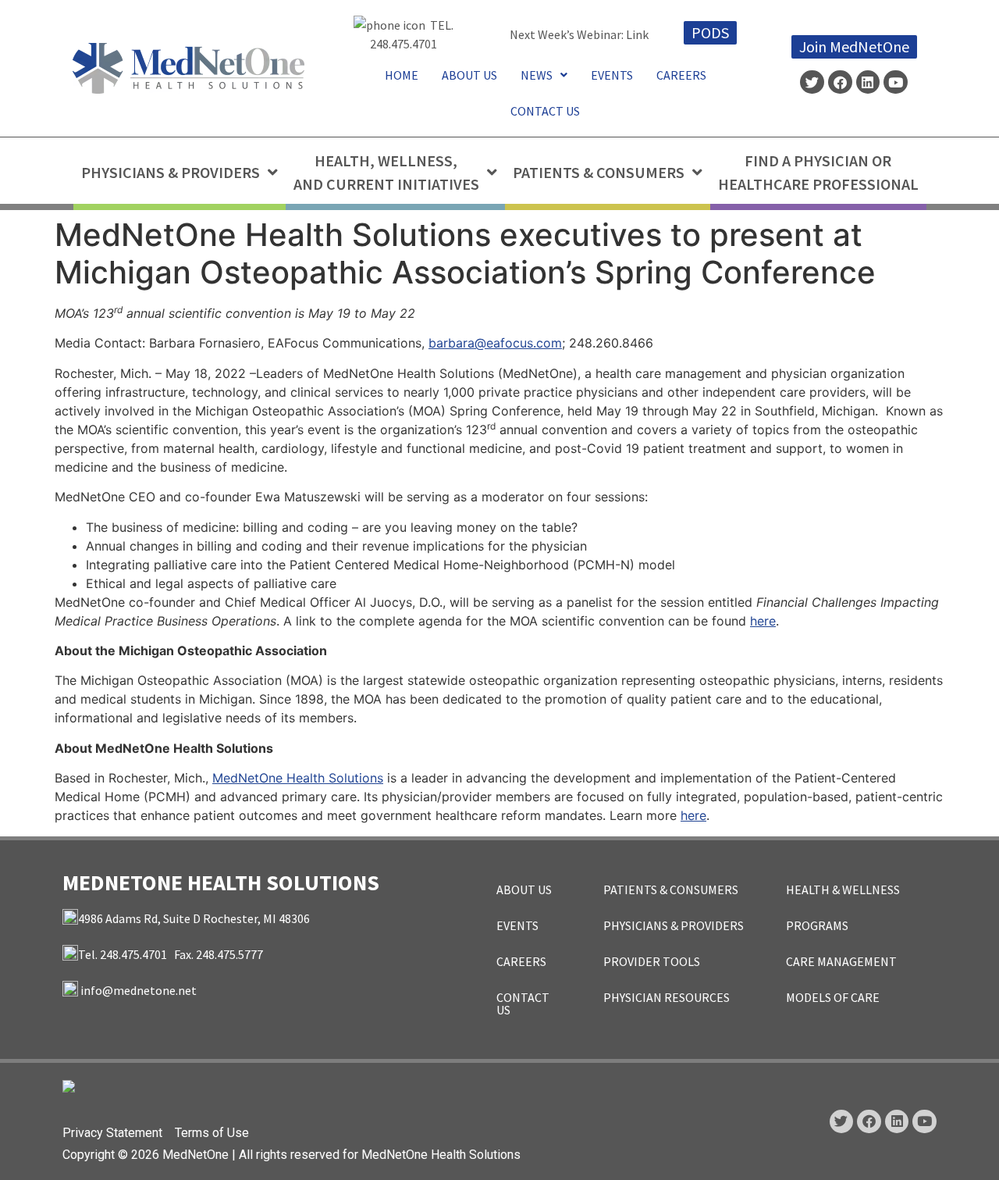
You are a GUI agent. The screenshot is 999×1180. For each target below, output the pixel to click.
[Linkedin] (868, 82)
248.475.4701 (403, 44)
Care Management (841, 961)
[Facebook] (840, 82)
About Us (469, 75)
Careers (681, 75)
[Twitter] (812, 82)
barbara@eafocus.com (495, 343)
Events (612, 75)
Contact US (545, 111)
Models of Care (833, 997)
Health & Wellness (843, 889)
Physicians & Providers (673, 925)
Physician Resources (666, 997)
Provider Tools (651, 961)
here (763, 621)
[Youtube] (895, 82)
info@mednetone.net (138, 990)
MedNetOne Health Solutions (297, 778)
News (537, 75)
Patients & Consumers (670, 889)
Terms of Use (212, 1132)
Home (401, 75)
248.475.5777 (229, 954)
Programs (817, 925)
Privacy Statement (112, 1132)
